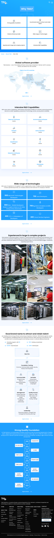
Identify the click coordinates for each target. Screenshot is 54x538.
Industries (20, 506)
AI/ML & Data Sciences (28, 513)
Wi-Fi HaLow (28, 531)
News (35, 512)
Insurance (19, 513)
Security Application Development (12, 524)
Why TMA (3, 512)
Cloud (26, 522)
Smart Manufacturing (20, 525)
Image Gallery (4, 518)
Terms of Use (44, 535)
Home (2, 54)
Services (11, 506)
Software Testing (11, 513)
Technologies (29, 506)
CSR (2, 516)
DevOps (27, 524)
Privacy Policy (37, 535)
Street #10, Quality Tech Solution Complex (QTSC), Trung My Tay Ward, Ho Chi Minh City (47, 515)
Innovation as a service (12, 519)
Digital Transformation (12, 516)
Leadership (3, 514)
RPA (26, 515)
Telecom (19, 508)
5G (26, 517)
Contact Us (46, 520)
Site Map (31, 535)
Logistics (19, 520)
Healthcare (19, 518)
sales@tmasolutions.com (47, 510)
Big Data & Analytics (27, 509)
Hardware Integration (27, 528)
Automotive (20, 522)
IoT (26, 519)
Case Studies (37, 506)
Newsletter (36, 514)
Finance (19, 511)
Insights (35, 516)
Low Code (27, 526)
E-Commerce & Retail (20, 515)
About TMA (9, 54)
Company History (3, 521)
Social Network (20, 528)
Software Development (12, 509)
